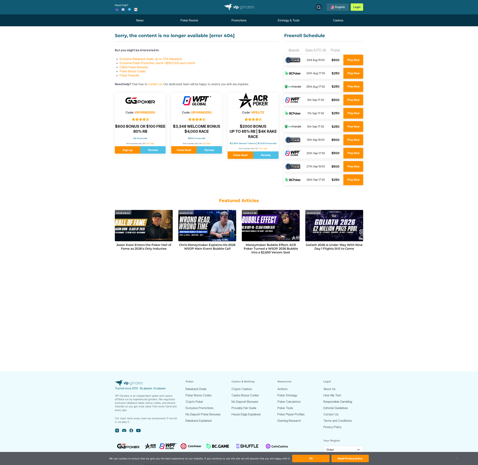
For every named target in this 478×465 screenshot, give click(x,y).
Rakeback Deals (196, 389)
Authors (282, 389)
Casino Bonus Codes (245, 395)
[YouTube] (138, 430)
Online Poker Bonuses (134, 67)
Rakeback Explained (199, 420)
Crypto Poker (194, 401)
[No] (456, 460)
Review (153, 150)
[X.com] (117, 430)
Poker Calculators (289, 401)
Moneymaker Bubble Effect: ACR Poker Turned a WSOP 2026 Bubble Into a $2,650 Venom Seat (271, 248)
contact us (155, 84)
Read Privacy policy (350, 458)
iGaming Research (289, 420)
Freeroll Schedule (304, 35)
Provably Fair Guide (244, 408)
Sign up (128, 150)
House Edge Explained (246, 414)
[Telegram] (129, 9)
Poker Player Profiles (291, 414)
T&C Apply (150, 143)
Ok (311, 458)
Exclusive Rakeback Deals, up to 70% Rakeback (151, 59)
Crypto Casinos (242, 389)
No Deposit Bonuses (245, 401)
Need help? (121, 5)
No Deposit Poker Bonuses (203, 414)
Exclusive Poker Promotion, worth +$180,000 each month (157, 63)
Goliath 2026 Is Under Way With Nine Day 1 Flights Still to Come (334, 246)
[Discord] (123, 9)
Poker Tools (285, 408)
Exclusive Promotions (199, 408)
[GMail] (136, 9)
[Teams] (117, 9)
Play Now (353, 60)
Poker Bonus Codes (133, 71)
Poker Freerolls (129, 75)
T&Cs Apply (263, 148)
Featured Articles (239, 200)
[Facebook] (131, 430)
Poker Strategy (287, 395)
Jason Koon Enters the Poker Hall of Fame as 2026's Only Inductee (143, 246)
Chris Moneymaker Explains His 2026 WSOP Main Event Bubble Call (207, 246)
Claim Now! (184, 150)
